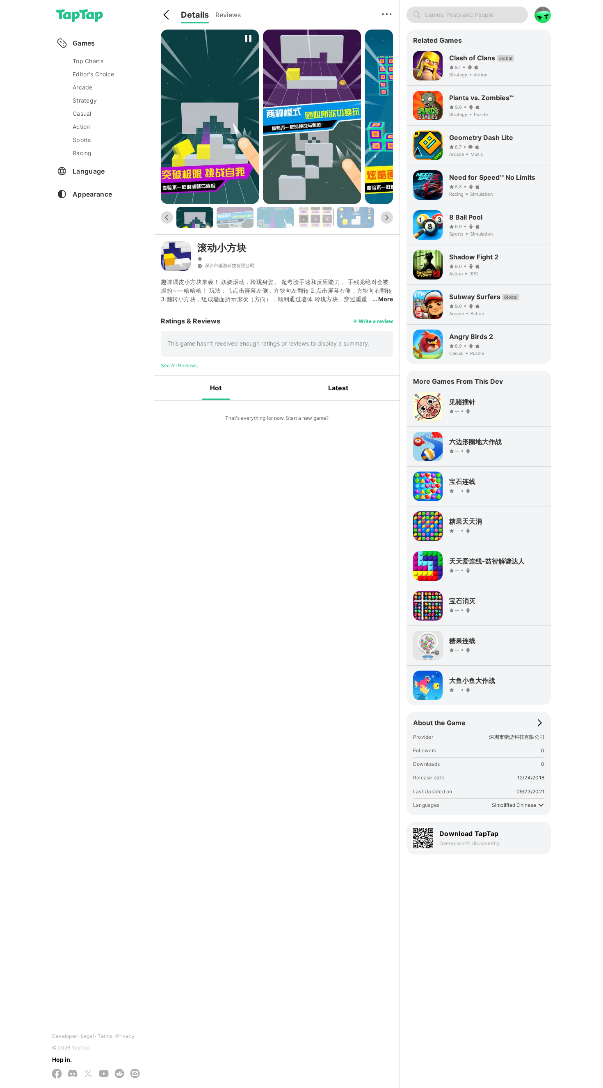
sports (82, 139)
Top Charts (88, 60)
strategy (85, 100)
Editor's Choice (93, 74)
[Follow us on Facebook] (57, 1074)
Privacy (125, 1036)
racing (82, 152)
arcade (83, 87)
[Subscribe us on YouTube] (104, 1074)
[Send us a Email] (135, 1074)
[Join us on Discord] (73, 1074)
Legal (87, 1036)
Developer (64, 1036)
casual (82, 113)
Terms (105, 1036)
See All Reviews (179, 365)
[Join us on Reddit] (119, 1074)
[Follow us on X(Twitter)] (88, 1074)
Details (195, 15)
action (81, 126)
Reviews (228, 15)
